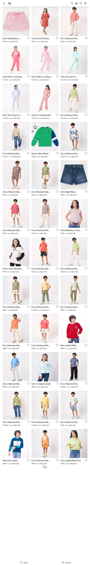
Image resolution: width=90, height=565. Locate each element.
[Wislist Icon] (28, 38)
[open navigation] (4, 3)
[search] (72, 3)
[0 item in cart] (85, 3)
